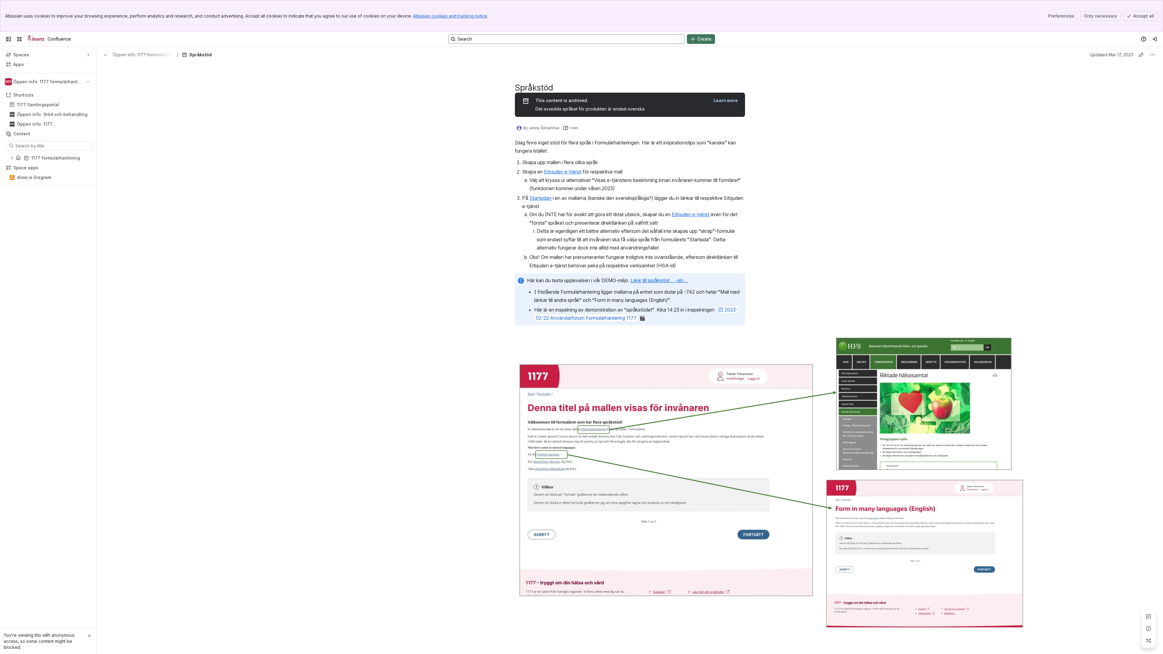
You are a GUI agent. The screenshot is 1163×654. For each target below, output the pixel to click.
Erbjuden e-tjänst (563, 172)
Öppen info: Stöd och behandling (52, 114)
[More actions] (88, 81)
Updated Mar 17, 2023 (1111, 54)
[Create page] (1148, 641)
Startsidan (540, 198)
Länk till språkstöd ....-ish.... (659, 280)
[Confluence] (36, 39)
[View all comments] (1148, 616)
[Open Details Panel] (1148, 628)
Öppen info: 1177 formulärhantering (36, 124)
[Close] (89, 635)
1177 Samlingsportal (38, 104)
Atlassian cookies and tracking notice (450, 15)
